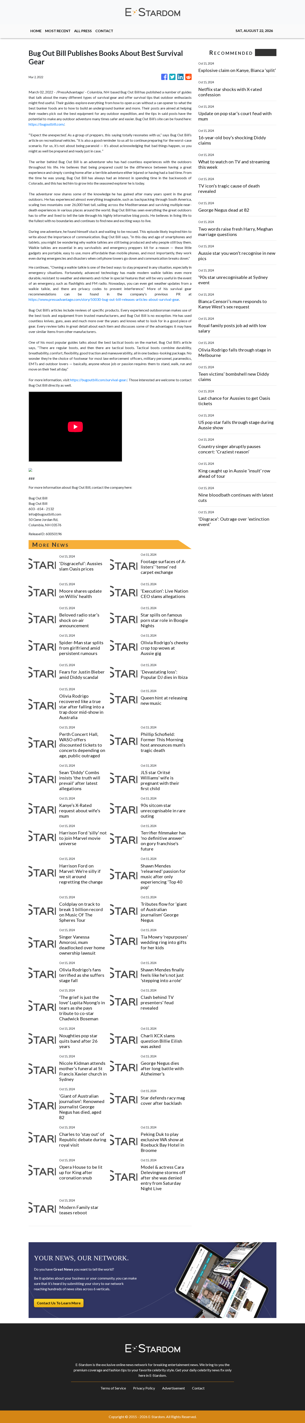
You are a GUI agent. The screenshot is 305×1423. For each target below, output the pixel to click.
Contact (198, 1388)
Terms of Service (113, 1388)
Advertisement (173, 1388)
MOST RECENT (58, 31)
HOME (36, 31)
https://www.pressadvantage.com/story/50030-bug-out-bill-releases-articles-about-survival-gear (104, 299)
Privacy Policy (144, 1388)
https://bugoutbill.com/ (46, 124)
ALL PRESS (83, 31)
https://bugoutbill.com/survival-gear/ (98, 380)
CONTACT (104, 31)
